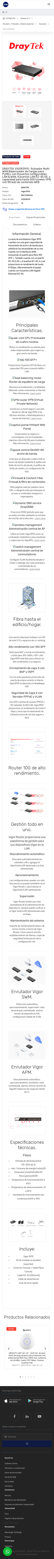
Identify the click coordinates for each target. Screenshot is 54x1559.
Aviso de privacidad (13, 1473)
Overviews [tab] (14, 217)
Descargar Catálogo (13, 1532)
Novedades (10, 1527)
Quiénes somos (11, 1463)
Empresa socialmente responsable (19, 1504)
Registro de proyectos (14, 1518)
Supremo (8, 1546)
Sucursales (9, 1482)
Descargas (9, 1541)
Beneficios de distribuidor (15, 1500)
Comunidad (10, 1508)
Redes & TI (25, 18)
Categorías (10, 18)
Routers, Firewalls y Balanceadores (18, 24)
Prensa (8, 1537)
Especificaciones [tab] (36, 217)
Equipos (42, 24)
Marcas (8, 1495)
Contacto (9, 1486)
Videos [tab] (37, 224)
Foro (7, 1514)
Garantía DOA (10, 1477)
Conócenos (10, 1490)
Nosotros (9, 1458)
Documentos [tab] (20, 224)
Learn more (35, 393)
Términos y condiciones (15, 1468)
